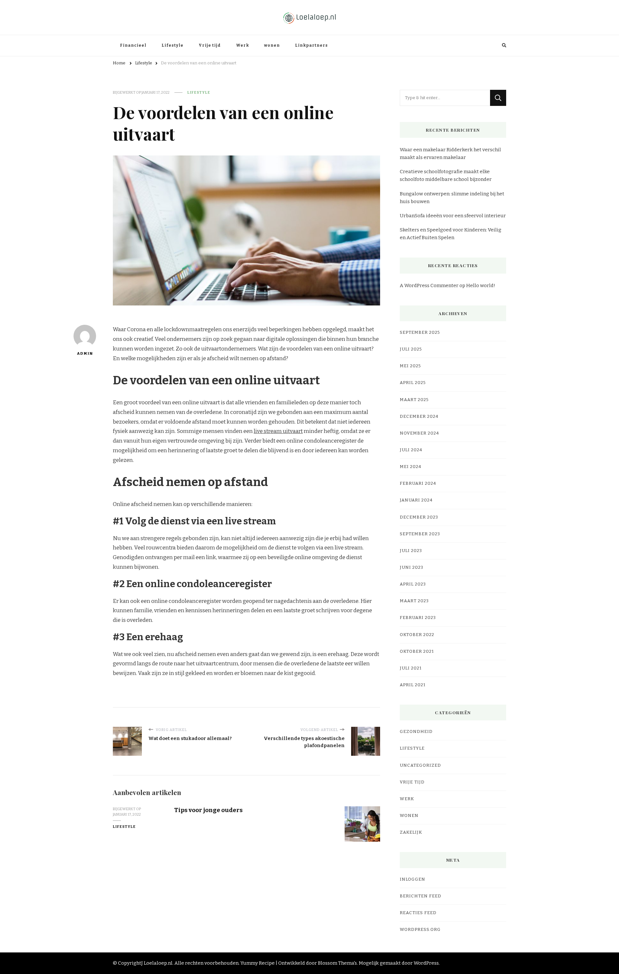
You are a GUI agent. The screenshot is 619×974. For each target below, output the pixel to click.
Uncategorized (420, 765)
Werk (242, 45)
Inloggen (412, 879)
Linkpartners (311, 45)
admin (85, 353)
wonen (272, 45)
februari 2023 (418, 617)
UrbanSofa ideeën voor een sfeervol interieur (453, 216)
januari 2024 (416, 500)
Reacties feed (418, 912)
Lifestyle (172, 45)
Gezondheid (416, 731)
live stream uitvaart (278, 431)
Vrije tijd (210, 45)
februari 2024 (418, 483)
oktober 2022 (417, 634)
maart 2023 (414, 601)
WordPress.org (420, 929)
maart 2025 (414, 399)
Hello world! (480, 285)
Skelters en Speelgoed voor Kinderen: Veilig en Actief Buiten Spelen (450, 233)
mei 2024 (410, 466)
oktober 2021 (417, 651)
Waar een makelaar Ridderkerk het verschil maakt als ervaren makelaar (450, 153)
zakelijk (411, 832)
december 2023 (419, 517)
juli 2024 (411, 450)
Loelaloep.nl (158, 963)
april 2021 (413, 685)
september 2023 (420, 534)
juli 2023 (411, 550)
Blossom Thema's (337, 963)
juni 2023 (411, 567)
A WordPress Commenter (429, 285)
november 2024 (419, 433)
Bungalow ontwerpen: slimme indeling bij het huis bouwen (452, 197)
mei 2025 (410, 366)
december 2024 (419, 416)
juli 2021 (411, 668)
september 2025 (420, 332)
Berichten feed (420, 896)
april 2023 (413, 584)
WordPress (426, 963)
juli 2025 (411, 349)
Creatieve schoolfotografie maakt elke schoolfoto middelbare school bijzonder (446, 175)
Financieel (133, 45)
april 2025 (413, 382)
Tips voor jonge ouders (208, 810)
